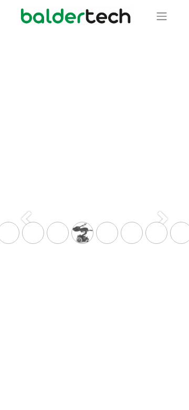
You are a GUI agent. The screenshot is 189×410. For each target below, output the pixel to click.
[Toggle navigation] (162, 15)
